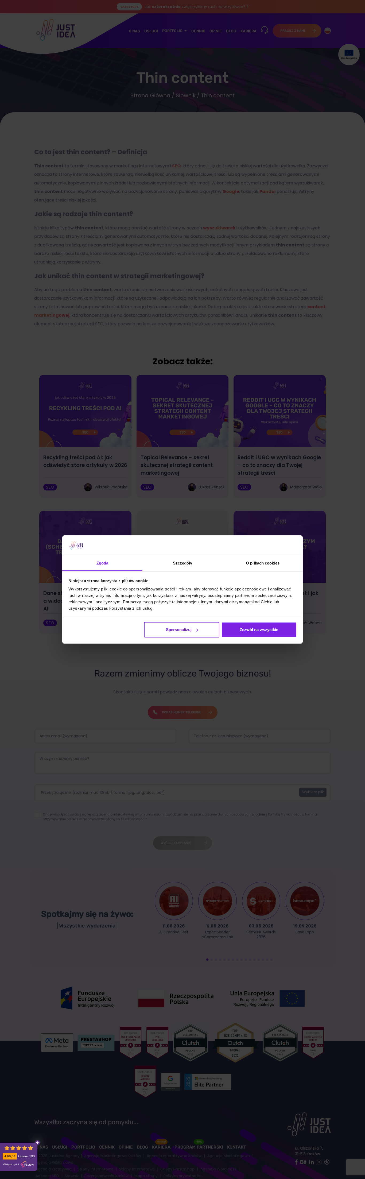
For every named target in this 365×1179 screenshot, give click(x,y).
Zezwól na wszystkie (259, 629)
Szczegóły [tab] (182, 563)
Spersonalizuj (179, 629)
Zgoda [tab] (102, 563)
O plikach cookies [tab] (262, 563)
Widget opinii (11, 1164)
